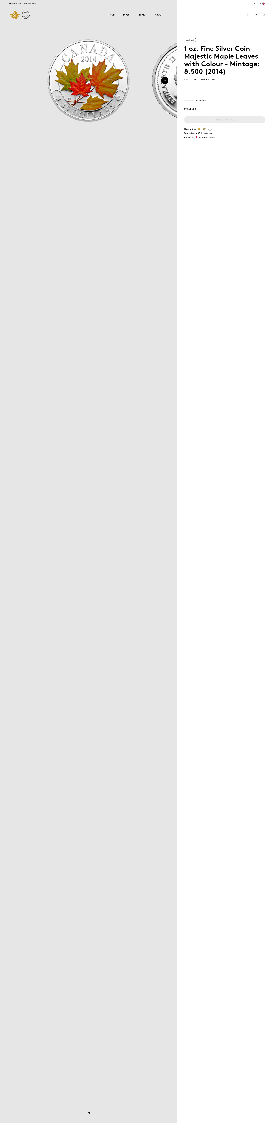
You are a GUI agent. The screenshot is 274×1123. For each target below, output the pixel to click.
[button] (164, 80)
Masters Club (15, 3)
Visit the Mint (30, 3)
